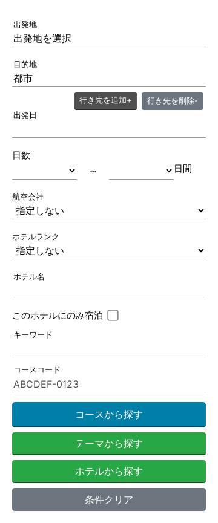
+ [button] (105, 100)
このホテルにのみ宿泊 (57, 315)
